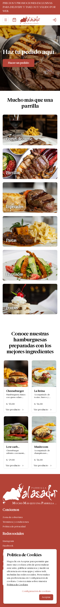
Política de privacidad (14, 526)
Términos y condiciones (16, 522)
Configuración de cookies (36, 591)
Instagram (8, 541)
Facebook (8, 546)
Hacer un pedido (18, 63)
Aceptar (46, 597)
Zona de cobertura (12, 517)
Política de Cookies (17, 585)
